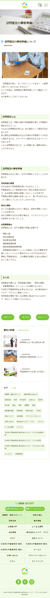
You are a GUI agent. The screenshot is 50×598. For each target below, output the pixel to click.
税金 (33, 405)
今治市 (38, 411)
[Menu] (46, 5)
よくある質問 (9, 427)
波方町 (40, 400)
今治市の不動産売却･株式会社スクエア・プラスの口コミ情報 (24, 447)
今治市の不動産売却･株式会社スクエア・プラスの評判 (23, 440)
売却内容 (20, 411)
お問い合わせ (9, 421)
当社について (9, 416)
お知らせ (32, 400)
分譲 (15, 400)
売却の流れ (29, 411)
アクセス (40, 421)
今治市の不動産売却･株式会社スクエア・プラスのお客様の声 (24, 433)
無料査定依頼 (9, 411)
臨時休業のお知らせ (30, 394)
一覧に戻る (25, 317)
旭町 (20, 405)
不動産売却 (19, 454)
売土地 (7, 405)
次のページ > (42, 317)
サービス (20, 427)
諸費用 (27, 405)
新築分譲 (8, 400)
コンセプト (8, 454)
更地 (13, 405)
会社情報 (20, 416)
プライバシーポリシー (33, 416)
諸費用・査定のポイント (13, 394)
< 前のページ (7, 317)
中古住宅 (23, 400)
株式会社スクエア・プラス (25, 421)
